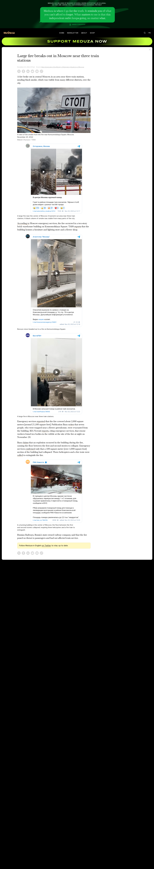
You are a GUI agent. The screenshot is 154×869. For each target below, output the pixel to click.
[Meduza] (9, 32)
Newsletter (72, 33)
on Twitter (46, 545)
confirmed (30, 449)
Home (61, 33)
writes (71, 425)
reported (41, 421)
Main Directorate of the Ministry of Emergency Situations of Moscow (62, 67)
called (20, 455)
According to (23, 223)
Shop (92, 33)
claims (26, 443)
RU (150, 33)
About (84, 33)
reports (77, 227)
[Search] (144, 32)
